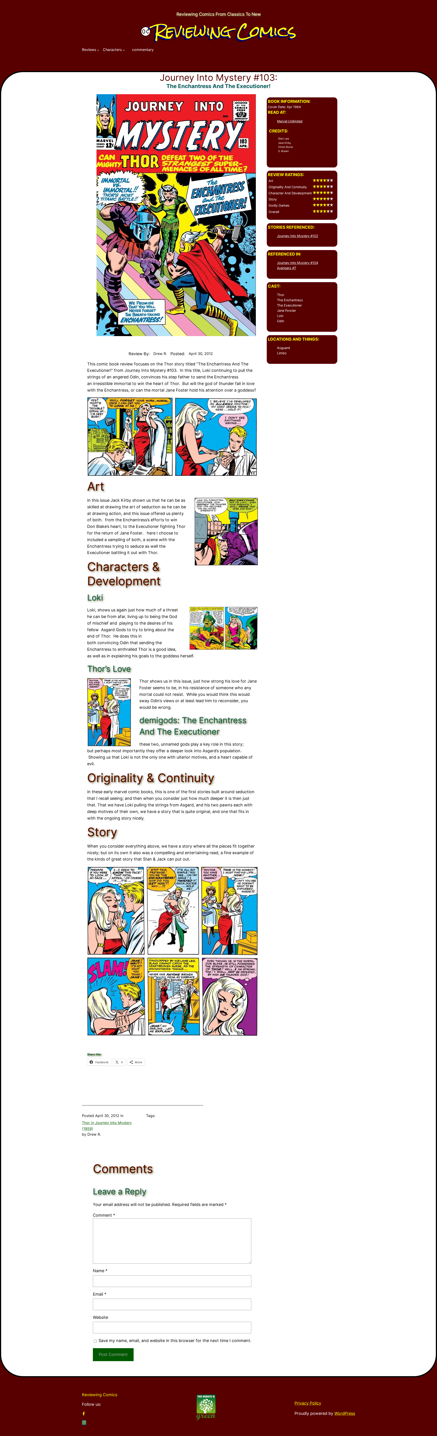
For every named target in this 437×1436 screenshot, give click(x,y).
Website (100, 1317)
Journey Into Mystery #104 (297, 263)
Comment (104, 1215)
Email (99, 1294)
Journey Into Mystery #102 (297, 236)
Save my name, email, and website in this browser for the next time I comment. (175, 1340)
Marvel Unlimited (289, 121)
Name (100, 1270)
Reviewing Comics (225, 31)
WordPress (344, 1413)
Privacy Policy (308, 1403)
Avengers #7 (286, 268)
